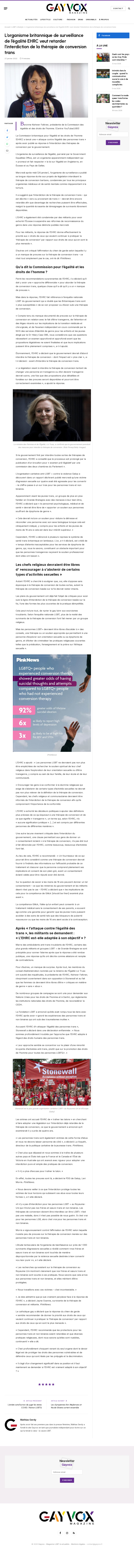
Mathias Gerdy (28, 1420)
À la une (102, 45)
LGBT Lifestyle (17, 27)
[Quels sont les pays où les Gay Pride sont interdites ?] (103, 57)
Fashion (71, 20)
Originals (91, 20)
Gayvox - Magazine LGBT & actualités (53, 1544)
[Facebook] (7, 130)
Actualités (31, 20)
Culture (57, 20)
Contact (118, 8)
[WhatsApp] (7, 143)
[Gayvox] (67, 8)
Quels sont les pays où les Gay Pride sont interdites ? (120, 57)
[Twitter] (7, 137)
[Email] (7, 150)
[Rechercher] (129, 8)
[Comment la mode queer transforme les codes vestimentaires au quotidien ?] (103, 98)
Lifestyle (45, 20)
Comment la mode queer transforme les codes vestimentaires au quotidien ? (120, 101)
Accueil (7, 27)
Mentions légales (78, 1544)
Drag (80, 20)
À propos (104, 20)
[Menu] (5, 8)
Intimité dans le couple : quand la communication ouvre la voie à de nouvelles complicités (120, 77)
